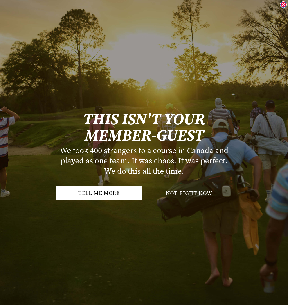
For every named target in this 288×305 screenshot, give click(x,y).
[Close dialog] (283, 4)
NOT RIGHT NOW (189, 193)
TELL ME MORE (99, 193)
